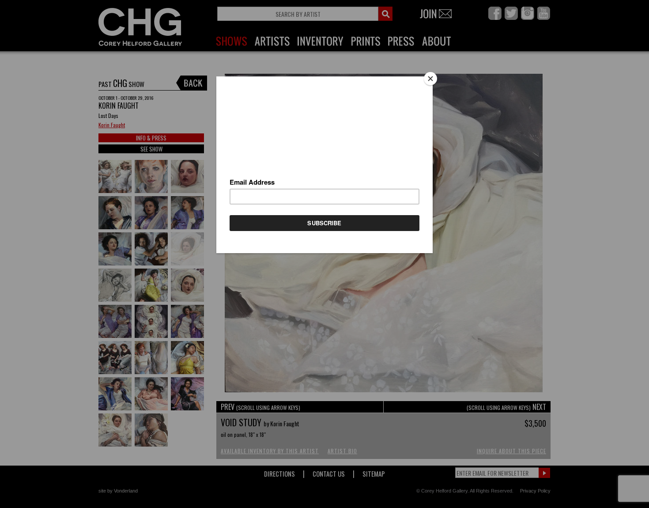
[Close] (430, 78)
